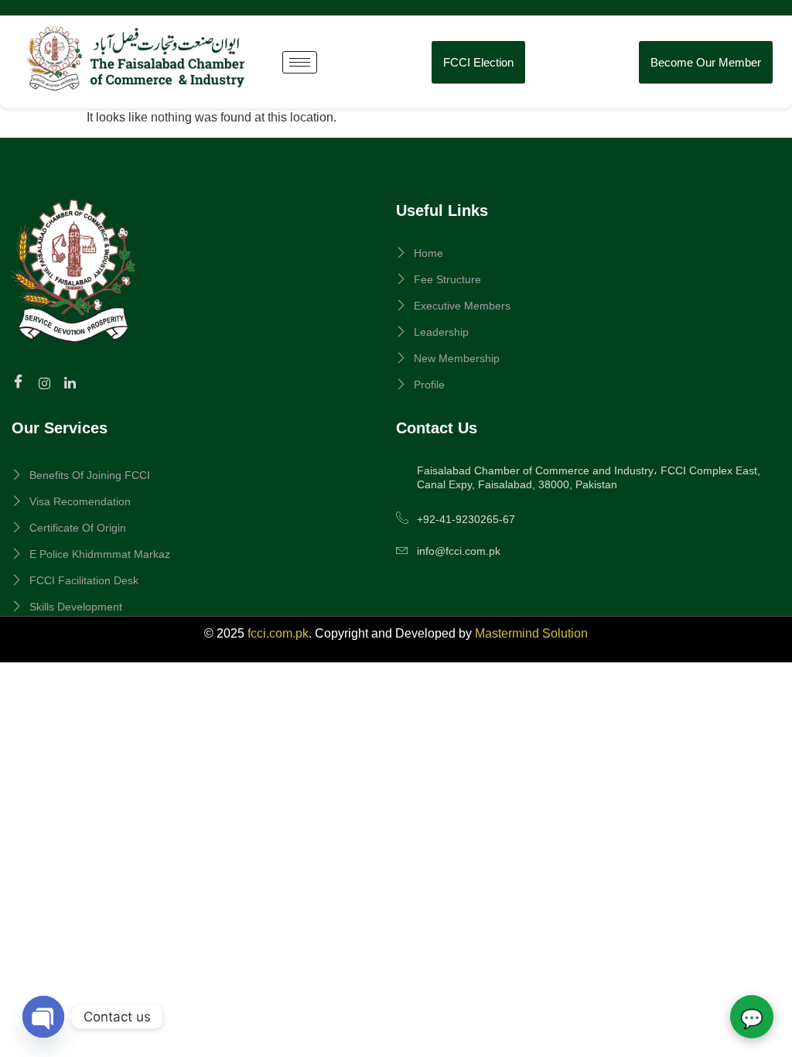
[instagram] (47, 382)
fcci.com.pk (278, 633)
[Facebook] (20, 383)
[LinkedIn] (72, 382)
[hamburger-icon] (299, 62)
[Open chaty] (43, 1017)
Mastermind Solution (531, 633)
